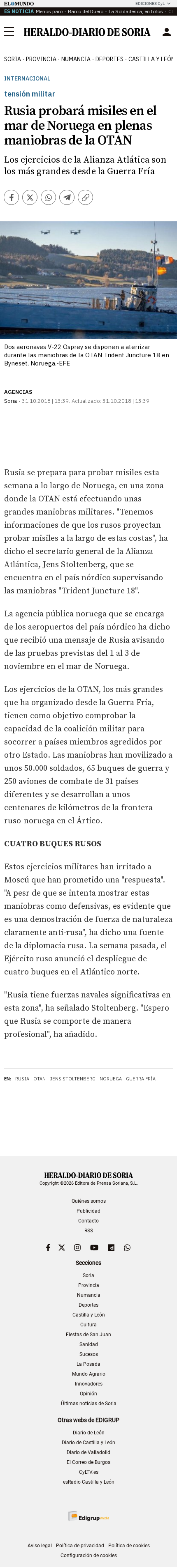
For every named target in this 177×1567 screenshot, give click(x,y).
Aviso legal (40, 1546)
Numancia (88, 1295)
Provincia (88, 1285)
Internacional (27, 78)
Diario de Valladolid (88, 1452)
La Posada (88, 1364)
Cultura (88, 1325)
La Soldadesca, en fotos (136, 11)
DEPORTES (109, 59)
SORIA (12, 59)
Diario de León (89, 1433)
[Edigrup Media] (88, 1516)
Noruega (111, 1079)
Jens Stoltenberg (72, 1079)
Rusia (22, 1079)
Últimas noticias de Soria (88, 1403)
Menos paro (49, 11)
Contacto (88, 1221)
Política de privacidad (80, 1546)
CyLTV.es (88, 1472)
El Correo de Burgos (88, 1462)
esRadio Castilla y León (88, 1482)
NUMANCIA (76, 59)
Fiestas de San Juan (88, 1334)
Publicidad (88, 1211)
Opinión (88, 1394)
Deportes (88, 1305)
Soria (88, 1275)
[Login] (167, 32)
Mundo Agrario (88, 1374)
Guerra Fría (141, 1079)
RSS (88, 1231)
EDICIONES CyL (150, 3)
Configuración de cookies (89, 1555)
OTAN (39, 1079)
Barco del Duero (85, 11)
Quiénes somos (89, 1201)
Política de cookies (129, 1546)
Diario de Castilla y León (88, 1442)
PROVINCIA (41, 59)
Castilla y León (88, 1315)
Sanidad (88, 1344)
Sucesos (88, 1354)
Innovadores (88, 1384)
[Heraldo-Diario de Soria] (87, 32)
